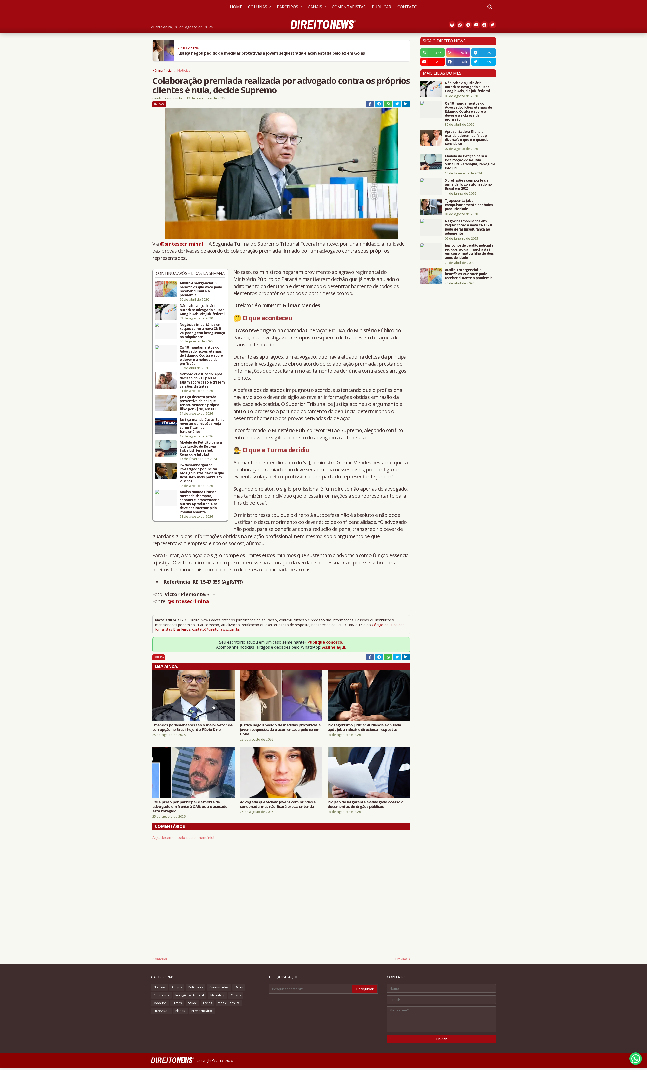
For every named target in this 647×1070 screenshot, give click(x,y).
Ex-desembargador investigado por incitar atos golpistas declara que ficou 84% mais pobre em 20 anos (202, 473)
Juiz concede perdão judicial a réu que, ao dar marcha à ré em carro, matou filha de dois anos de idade (469, 251)
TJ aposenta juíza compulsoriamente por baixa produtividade (469, 205)
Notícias (183, 70)
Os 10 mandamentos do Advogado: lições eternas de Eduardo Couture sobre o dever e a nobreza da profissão (201, 355)
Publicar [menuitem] (381, 7)
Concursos (161, 995)
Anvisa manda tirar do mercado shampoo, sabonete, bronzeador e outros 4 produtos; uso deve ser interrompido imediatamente (200, 502)
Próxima (401, 959)
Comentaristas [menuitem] (349, 7)
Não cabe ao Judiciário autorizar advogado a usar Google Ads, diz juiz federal (202, 310)
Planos (180, 1011)
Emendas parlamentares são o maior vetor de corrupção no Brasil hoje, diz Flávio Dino (192, 727)
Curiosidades (218, 987)
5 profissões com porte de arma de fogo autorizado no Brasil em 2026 (468, 184)
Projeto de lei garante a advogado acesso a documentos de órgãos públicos (365, 804)
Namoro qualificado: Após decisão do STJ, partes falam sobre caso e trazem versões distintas (202, 380)
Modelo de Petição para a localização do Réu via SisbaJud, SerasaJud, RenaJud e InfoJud (201, 448)
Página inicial (162, 70)
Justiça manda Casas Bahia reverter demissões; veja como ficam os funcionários (202, 426)
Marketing (217, 995)
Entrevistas (161, 1011)
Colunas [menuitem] (257, 7)
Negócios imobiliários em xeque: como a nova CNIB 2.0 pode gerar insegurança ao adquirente (202, 331)
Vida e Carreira (229, 1003)
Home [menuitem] (236, 7)
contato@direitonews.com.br (215, 629)
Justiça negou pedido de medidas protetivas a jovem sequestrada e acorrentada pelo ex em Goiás (280, 729)
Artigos (177, 987)
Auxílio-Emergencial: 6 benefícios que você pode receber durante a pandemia (201, 289)
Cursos (236, 995)
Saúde (192, 1003)
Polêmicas (195, 987)
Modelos (160, 1003)
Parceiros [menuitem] (287, 7)
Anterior (161, 959)
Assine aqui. (334, 647)
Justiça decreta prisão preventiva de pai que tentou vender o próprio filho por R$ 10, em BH (199, 403)
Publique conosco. (325, 642)
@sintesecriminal (181, 243)
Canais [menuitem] (315, 7)
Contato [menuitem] (407, 7)
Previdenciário (201, 1011)
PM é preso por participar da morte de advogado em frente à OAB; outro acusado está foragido (190, 806)
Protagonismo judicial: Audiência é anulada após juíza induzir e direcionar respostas (364, 727)
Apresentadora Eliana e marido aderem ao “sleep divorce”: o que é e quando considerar (467, 138)
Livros (207, 1003)
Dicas (239, 987)
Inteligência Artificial (189, 995)
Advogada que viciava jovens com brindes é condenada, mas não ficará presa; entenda (277, 804)
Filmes (177, 1003)
